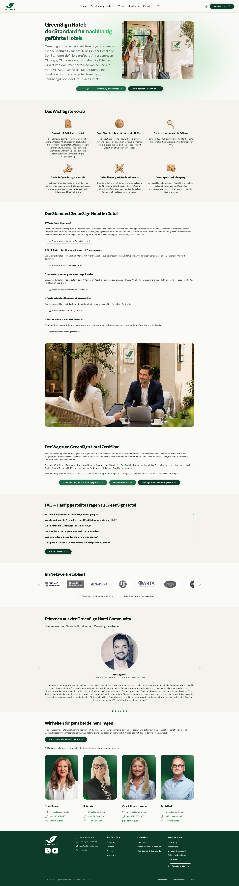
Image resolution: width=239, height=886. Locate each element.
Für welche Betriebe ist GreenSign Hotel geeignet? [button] (73, 514)
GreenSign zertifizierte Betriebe (96, 596)
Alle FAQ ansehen (57, 551)
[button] (158, 6)
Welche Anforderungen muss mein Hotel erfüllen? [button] (72, 531)
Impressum (163, 880)
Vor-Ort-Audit (123, 465)
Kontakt (147, 6)
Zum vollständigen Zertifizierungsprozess (81, 482)
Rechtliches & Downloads (149, 851)
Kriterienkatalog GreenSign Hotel (67, 265)
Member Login (220, 6)
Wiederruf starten (180, 866)
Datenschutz (179, 880)
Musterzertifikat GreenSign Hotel (67, 310)
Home (83, 6)
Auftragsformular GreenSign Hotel (157, 482)
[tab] (112, 711)
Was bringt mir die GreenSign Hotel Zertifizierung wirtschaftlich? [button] (81, 520)
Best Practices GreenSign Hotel (63, 331)
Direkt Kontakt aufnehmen (144, 88)
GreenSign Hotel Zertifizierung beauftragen (99, 88)
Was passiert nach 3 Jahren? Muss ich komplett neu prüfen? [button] (78, 542)
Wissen (121, 6)
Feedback (142, 842)
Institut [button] (133, 6)
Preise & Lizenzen (121, 482)
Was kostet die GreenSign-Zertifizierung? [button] (68, 525)
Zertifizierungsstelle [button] (100, 6)
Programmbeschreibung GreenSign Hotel (71, 241)
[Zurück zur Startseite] (10, 6)
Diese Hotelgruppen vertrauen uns (138, 596)
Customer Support (98, 473)
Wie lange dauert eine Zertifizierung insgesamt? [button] (71, 536)
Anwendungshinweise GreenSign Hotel (69, 289)
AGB (192, 880)
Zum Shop (172, 842)
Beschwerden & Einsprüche (150, 846)
